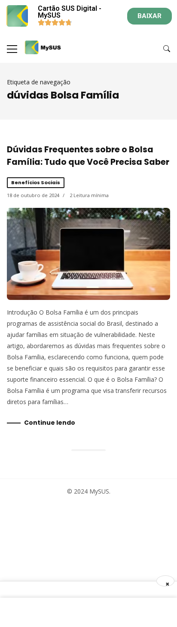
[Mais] (12, 49)
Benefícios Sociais (35, 182)
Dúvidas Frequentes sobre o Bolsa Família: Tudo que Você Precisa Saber (88, 156)
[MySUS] (43, 47)
